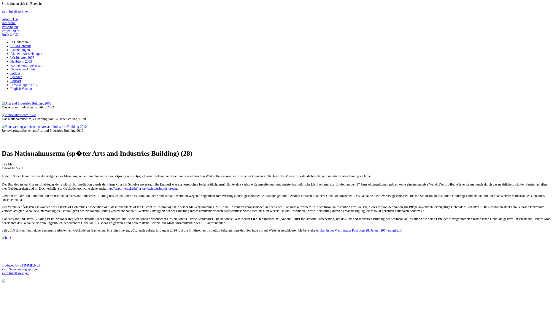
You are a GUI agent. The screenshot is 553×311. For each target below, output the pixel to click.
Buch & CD (10, 34)
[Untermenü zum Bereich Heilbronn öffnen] (3, 281)
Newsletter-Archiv (23, 69)
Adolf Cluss (10, 19)
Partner (15, 73)
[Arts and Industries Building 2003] (26, 103)
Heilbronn (9, 23)
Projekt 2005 (10, 31)
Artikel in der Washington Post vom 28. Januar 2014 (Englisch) (359, 230)
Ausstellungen (20, 50)
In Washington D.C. (24, 85)
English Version (21, 88)
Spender (16, 77)
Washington (10, 27)
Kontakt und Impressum (26, 65)
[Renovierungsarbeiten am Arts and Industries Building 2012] (44, 127)
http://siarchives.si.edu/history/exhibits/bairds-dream (142, 188)
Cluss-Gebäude (20, 46)
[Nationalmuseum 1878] (19, 115)
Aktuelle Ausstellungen (26, 54)
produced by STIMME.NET (21, 265)
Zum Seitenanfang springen (20, 269)
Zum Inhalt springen (15, 11)
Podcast (15, 81)
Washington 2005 (22, 57)
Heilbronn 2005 (21, 61)
